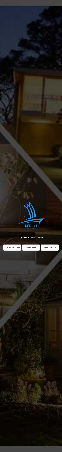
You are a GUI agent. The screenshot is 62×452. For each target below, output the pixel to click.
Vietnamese (14, 247)
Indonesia (50, 247)
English (31, 247)
